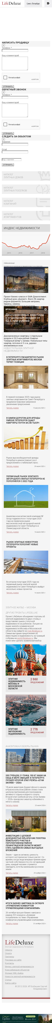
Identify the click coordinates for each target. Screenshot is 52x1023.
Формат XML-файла (14, 973)
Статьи (8, 980)
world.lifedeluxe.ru (25, 638)
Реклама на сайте (13, 960)
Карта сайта (10, 983)
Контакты (9, 963)
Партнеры (9, 956)
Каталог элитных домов (13, 176)
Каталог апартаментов (12, 215)
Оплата (8, 953)
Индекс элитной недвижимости (19, 966)
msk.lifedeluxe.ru (34, 631)
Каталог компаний (10, 202)
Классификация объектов (17, 970)
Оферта (8, 950)
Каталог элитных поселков (15, 189)
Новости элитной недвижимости (20, 976)
